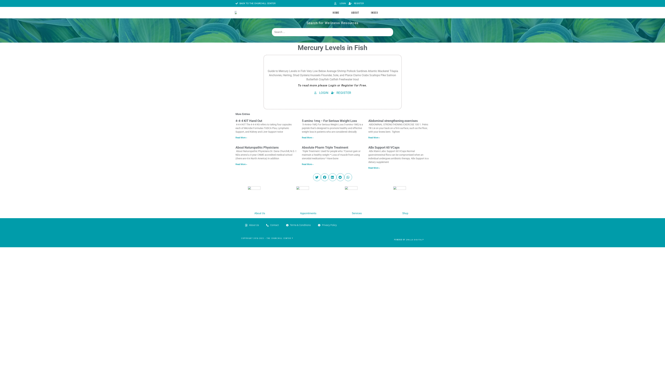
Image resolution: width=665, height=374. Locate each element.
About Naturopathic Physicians (257, 147)
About (355, 12)
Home (336, 12)
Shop (405, 213)
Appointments (308, 213)
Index (374, 12)
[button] (317, 177)
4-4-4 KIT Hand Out (249, 121)
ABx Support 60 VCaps (384, 147)
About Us (259, 213)
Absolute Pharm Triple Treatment (325, 147)
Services (357, 213)
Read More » (241, 137)
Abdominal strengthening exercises (393, 121)
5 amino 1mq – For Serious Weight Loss (329, 121)
